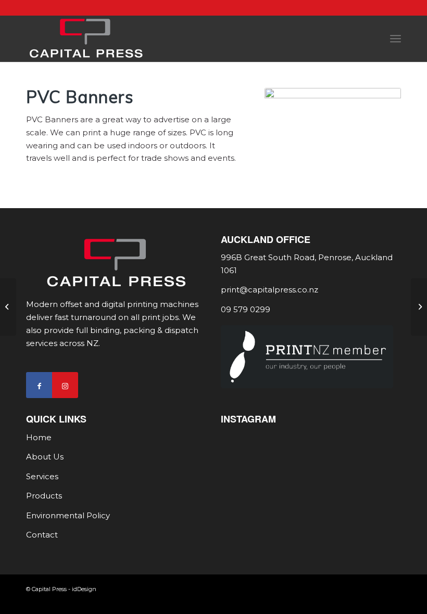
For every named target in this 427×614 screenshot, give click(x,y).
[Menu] (395, 38)
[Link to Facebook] (39, 385)
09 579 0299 (245, 309)
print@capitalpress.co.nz (269, 290)
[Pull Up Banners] (419, 307)
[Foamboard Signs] (8, 307)
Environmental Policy (68, 515)
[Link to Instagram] (65, 385)
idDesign (84, 589)
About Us (45, 457)
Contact (42, 535)
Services (42, 476)
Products (44, 496)
